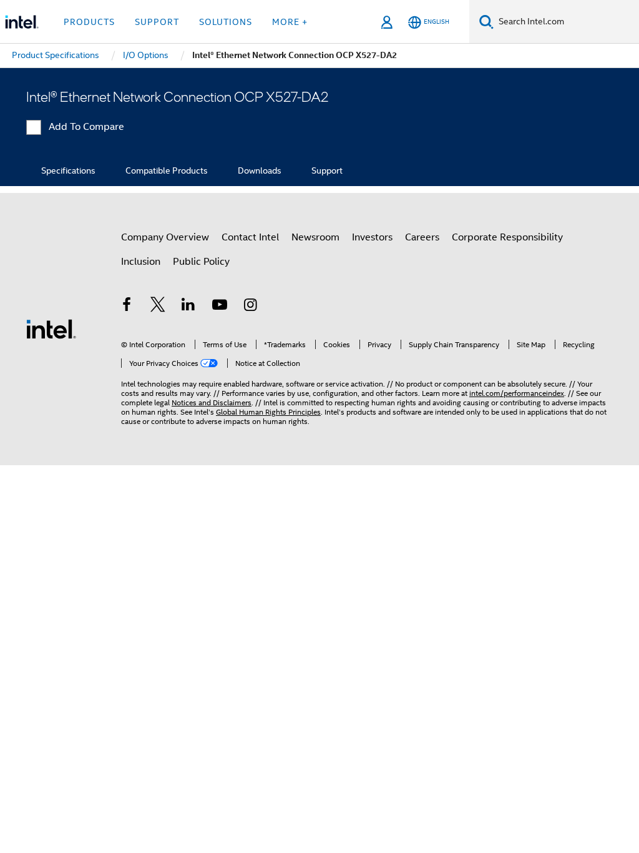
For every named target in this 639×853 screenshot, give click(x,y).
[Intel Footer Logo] (51, 328)
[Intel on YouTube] (219, 306)
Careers (422, 237)
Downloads (259, 170)
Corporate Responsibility (507, 237)
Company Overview (165, 237)
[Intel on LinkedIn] (188, 306)
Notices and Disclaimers (211, 402)
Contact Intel (250, 237)
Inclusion (140, 261)
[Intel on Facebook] (126, 306)
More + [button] (290, 21)
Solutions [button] (225, 21)
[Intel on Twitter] (157, 306)
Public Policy (201, 261)
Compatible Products (166, 170)
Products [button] (89, 21)
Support (327, 170)
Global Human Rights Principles (268, 412)
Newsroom (315, 237)
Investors (372, 237)
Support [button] (157, 21)
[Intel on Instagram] (250, 306)
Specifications (68, 170)
